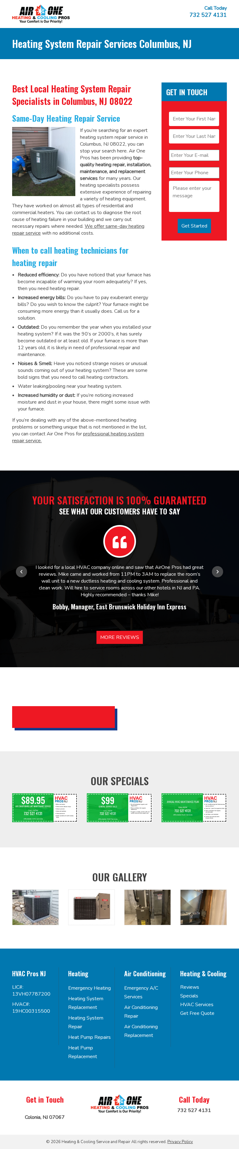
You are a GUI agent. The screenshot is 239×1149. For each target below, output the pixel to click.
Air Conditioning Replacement (141, 1031)
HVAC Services (196, 1004)
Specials (189, 995)
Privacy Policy (180, 1142)
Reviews (189, 987)
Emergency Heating (89, 988)
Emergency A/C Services (141, 992)
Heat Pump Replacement (82, 1052)
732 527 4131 (208, 15)
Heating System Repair (85, 1022)
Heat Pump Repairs (89, 1037)
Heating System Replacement (85, 1003)
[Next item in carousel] (217, 571)
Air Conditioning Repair (141, 1012)
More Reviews (119, 637)
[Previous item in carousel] (21, 571)
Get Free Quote (197, 1013)
